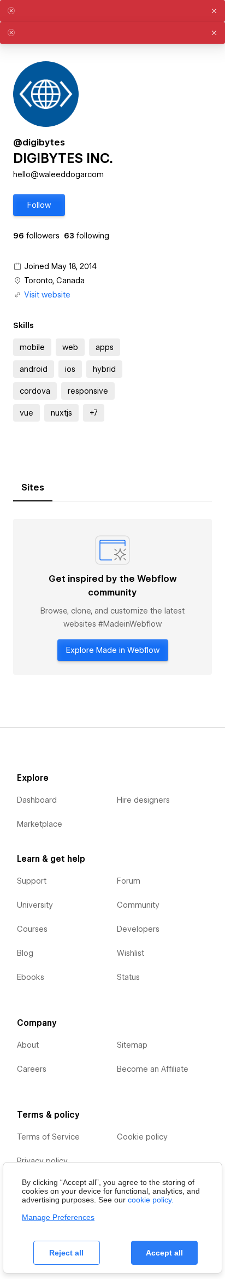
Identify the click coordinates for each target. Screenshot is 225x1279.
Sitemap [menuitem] (132, 1045)
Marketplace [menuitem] (39, 824)
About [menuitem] (28, 1045)
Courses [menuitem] (32, 929)
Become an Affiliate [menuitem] (152, 1069)
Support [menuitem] (31, 881)
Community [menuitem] (138, 905)
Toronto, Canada (54, 280)
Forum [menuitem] (128, 881)
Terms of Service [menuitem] (48, 1136)
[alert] (112, 11)
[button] (39, 205)
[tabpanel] (112, 596)
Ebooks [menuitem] (30, 977)
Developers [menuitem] (138, 929)
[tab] (32, 487)
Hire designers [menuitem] (143, 800)
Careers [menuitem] (31, 1069)
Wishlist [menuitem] (130, 953)
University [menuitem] (35, 905)
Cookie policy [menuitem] (142, 1136)
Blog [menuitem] (25, 953)
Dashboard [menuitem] (37, 800)
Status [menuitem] (128, 977)
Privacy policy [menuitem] (42, 1161)
